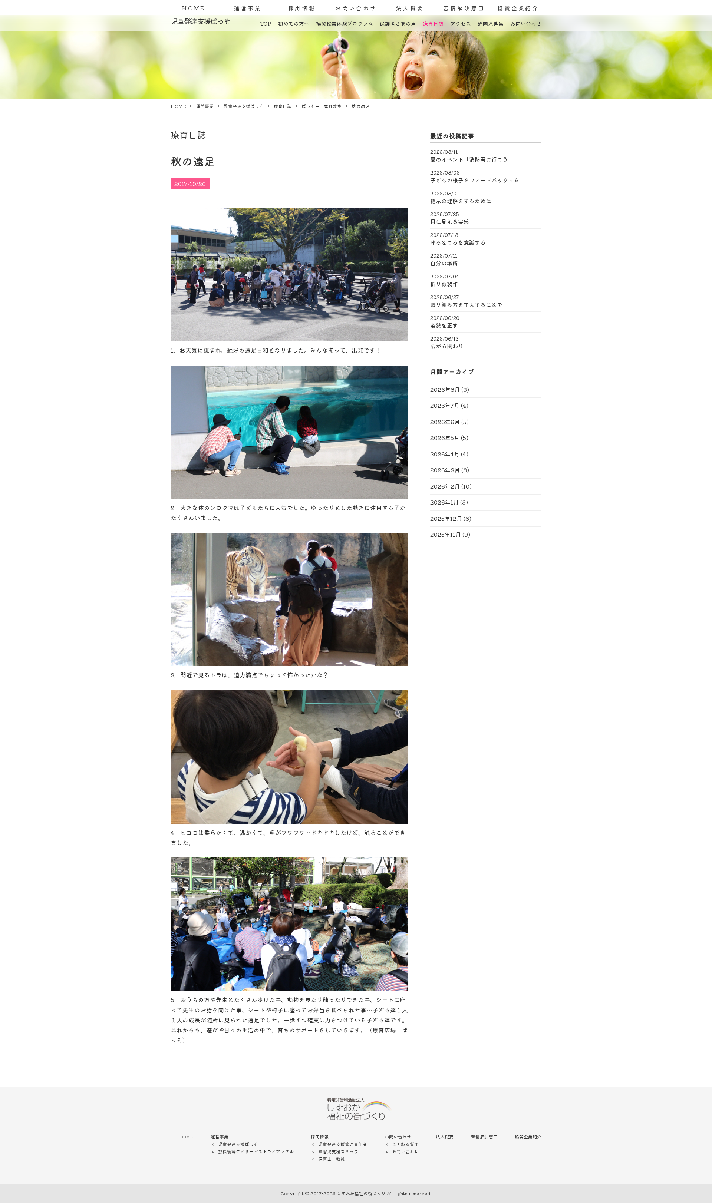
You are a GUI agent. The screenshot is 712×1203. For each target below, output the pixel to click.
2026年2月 (445, 486)
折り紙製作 (444, 284)
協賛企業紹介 (518, 8)
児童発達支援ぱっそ (238, 1144)
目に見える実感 (449, 221)
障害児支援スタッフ (338, 1151)
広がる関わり (447, 346)
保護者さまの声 (398, 23)
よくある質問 (405, 1144)
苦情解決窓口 (464, 8)
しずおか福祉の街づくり (361, 1193)
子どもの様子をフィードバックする (474, 180)
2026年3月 (445, 470)
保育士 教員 (331, 1159)
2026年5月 (444, 438)
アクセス (460, 23)
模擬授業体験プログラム (344, 23)
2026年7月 (444, 405)
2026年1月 (444, 502)
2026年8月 (445, 389)
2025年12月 (446, 518)
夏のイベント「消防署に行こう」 (472, 159)
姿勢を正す (444, 325)
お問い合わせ (356, 8)
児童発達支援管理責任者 (342, 1144)
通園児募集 (491, 23)
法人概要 (410, 8)
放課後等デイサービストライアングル (256, 1151)
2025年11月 (445, 534)
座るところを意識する (458, 242)
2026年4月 (444, 454)
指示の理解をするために (460, 201)
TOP (265, 23)
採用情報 (302, 8)
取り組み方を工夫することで (466, 304)
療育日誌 (433, 23)
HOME (193, 8)
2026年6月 (445, 422)
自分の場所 (444, 263)
